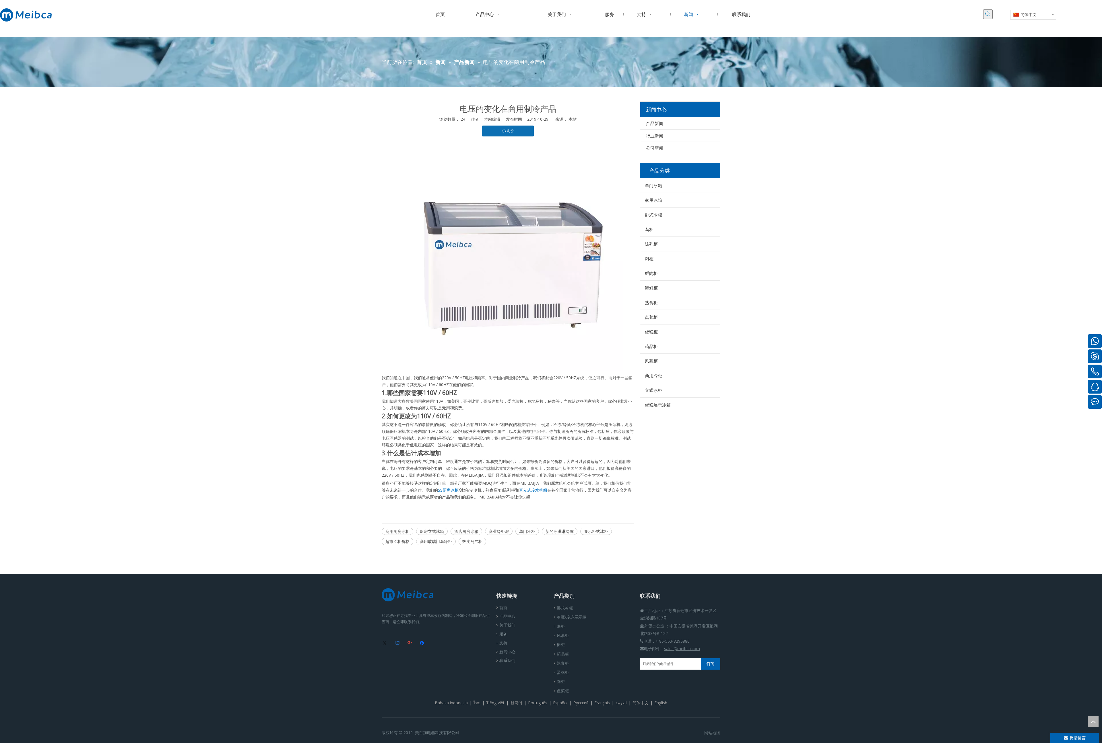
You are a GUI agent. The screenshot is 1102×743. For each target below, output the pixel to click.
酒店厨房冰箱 (466, 531)
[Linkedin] (397, 643)
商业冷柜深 (499, 531)
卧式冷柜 (653, 215)
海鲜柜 (651, 288)
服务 (503, 634)
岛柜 (649, 229)
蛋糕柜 (651, 332)
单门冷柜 (527, 531)
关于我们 (507, 625)
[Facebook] (422, 643)
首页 (503, 607)
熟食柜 (651, 302)
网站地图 (712, 732)
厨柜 (649, 258)
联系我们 (507, 660)
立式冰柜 (653, 390)
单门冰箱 (653, 185)
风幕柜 (651, 361)
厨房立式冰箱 (432, 531)
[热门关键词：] (988, 14)
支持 (503, 643)
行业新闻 (654, 135)
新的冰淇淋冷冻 (560, 531)
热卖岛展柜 (472, 541)
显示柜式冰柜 (596, 531)
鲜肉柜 (651, 273)
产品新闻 (654, 123)
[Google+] (410, 643)
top (1093, 721)
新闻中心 (507, 651)
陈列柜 (651, 244)
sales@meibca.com (682, 648)
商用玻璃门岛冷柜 (436, 541)
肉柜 (561, 681)
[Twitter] (385, 643)
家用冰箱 (653, 200)
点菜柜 (651, 317)
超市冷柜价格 (397, 541)
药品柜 (651, 346)
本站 (573, 119)
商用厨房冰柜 (397, 531)
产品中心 (507, 616)
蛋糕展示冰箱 (658, 405)
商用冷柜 (653, 375)
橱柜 (561, 644)
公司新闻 (654, 148)
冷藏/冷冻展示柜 (571, 617)
